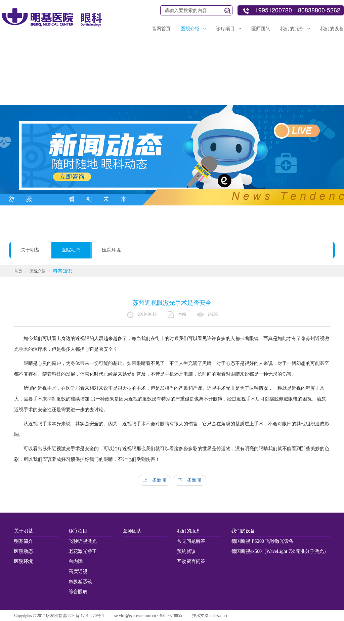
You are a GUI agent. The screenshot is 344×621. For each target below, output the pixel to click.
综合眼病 (78, 591)
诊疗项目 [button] (225, 28)
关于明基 (30, 249)
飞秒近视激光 (83, 541)
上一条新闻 (154, 480)
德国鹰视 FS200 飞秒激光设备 (262, 541)
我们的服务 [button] (292, 28)
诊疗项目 (78, 530)
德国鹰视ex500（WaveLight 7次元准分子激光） (280, 551)
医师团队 (260, 28)
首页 (18, 271)
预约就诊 (186, 551)
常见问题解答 (191, 541)
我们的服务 (189, 530)
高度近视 (78, 571)
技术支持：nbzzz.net (209, 615)
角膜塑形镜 (80, 581)
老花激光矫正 (83, 551)
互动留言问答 (191, 561)
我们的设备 (243, 530)
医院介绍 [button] (190, 28)
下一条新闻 (189, 480)
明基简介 (23, 541)
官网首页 (161, 28)
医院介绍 (38, 271)
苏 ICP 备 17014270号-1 (83, 615)
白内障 (76, 561)
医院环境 (111, 249)
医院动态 (70, 249)
